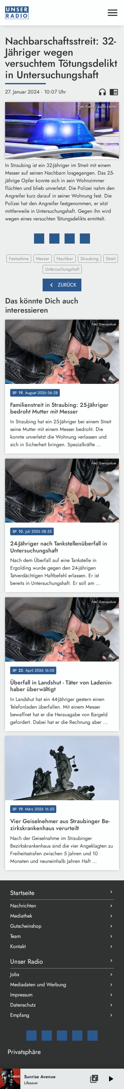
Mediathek (21, 915)
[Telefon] (77, 1035)
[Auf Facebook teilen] (39, 238)
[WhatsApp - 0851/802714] (92, 1035)
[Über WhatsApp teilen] (70, 238)
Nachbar (65, 258)
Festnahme (19, 258)
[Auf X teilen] (54, 238)
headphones (102, 91)
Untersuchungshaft (62, 269)
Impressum (21, 994)
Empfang (19, 1015)
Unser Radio (26, 961)
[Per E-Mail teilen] (85, 238)
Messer (42, 258)
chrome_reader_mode (113, 91)
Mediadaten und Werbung (38, 984)
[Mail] (31, 1035)
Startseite (22, 893)
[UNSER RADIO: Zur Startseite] (54, 12)
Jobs (14, 974)
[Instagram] (62, 1035)
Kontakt (18, 946)
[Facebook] (47, 1035)
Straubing (89, 258)
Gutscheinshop (25, 926)
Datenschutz (23, 1005)
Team (15, 936)
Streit (110, 258)
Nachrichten (23, 905)
